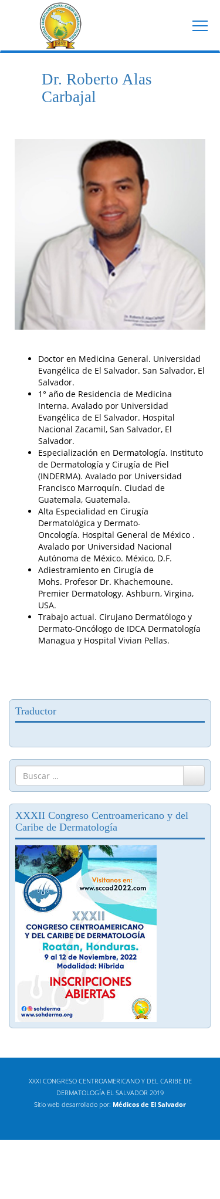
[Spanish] (55, 733)
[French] (32, 733)
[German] (44, 733)
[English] (20, 733)
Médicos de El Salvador (149, 1104)
